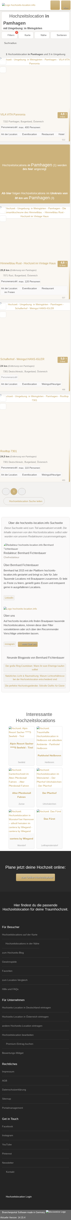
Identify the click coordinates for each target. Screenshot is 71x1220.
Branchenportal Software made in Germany (23, 1212)
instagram (10, 644)
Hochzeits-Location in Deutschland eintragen (26, 1007)
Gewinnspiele (9, 961)
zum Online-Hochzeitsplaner (37, 877)
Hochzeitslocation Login (18, 1196)
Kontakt (9, 1171)
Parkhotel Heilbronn (49, 755)
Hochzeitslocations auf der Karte (19, 934)
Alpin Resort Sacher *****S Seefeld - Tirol (21, 745)
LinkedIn (9, 597)
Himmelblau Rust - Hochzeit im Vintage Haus (28, 263)
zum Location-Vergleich (15, 980)
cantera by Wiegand (21, 838)
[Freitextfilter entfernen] (55, 5)
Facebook (7, 1126)
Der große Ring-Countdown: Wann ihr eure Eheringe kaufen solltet (35, 668)
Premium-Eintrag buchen (19, 1043)
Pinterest (7, 1153)
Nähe (43, 35)
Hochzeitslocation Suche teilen (25, 501)
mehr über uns (28, 644)
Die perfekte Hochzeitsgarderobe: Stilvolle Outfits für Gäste (34, 685)
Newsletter (8, 1162)
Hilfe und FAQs (10, 989)
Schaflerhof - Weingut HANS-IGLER (22, 359)
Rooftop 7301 (8, 451)
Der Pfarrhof (49, 793)
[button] (6, 491)
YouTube (7, 1144)
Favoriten (7, 970)
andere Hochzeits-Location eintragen (22, 1025)
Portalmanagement (12, 1107)
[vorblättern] (61, 84)
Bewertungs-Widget (12, 1053)
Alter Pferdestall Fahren (21, 795)
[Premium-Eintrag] (64, 718)
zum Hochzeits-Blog (13, 952)
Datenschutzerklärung (14, 1089)
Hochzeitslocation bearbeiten (18, 1034)
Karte (27, 35)
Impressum (8, 1071)
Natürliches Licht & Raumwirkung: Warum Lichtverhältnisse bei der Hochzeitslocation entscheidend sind (34, 678)
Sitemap (6, 1098)
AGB (4, 1080)
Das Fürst (49, 818)
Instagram (7, 1135)
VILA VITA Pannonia (12, 114)
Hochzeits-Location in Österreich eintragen (25, 1016)
